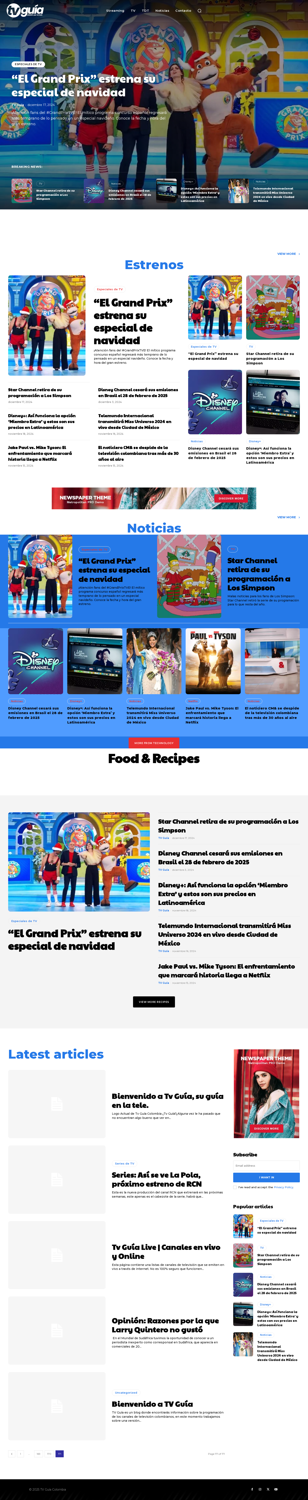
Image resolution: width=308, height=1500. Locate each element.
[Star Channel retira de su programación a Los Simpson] (22, 191)
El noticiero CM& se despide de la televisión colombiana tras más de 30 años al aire (138, 453)
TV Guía (18, 105)
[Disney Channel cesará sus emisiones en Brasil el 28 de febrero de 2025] (94, 191)
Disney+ (188, 181)
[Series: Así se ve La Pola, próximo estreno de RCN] (57, 1179)
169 (38, 1453)
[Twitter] (268, 1489)
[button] (199, 10)
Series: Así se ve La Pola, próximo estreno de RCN (157, 1179)
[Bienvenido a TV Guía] (57, 1406)
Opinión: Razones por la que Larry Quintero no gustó (165, 1324)
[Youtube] (276, 1489)
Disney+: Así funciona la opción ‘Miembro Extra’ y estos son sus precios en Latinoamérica (200, 194)
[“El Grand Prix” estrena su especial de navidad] (46, 325)
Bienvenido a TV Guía (152, 1403)
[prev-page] (11, 1453)
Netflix (193, 701)
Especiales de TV (28, 64)
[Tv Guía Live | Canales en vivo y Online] (57, 1255)
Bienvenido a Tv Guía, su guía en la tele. (168, 1100)
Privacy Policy (283, 1187)
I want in (266, 1177)
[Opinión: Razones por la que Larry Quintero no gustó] (57, 1330)
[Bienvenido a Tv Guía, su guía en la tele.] (57, 1104)
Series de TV (124, 1163)
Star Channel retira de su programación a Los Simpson (55, 194)
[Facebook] (252, 1489)
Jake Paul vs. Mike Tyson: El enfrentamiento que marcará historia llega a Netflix (40, 453)
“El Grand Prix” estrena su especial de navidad (84, 84)
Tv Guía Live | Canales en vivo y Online (166, 1251)
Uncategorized (126, 1392)
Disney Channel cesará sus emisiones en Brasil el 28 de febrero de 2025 (130, 194)
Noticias (116, 183)
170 (49, 1453)
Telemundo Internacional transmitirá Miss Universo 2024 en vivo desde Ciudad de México (273, 194)
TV (40, 183)
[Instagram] (260, 1489)
